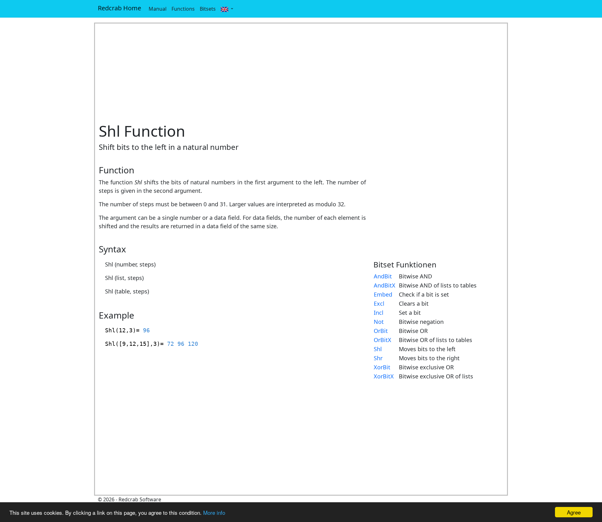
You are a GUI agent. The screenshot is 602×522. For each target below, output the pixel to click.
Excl (379, 303)
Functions (183, 8)
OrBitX (382, 340)
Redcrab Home (119, 8)
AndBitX (384, 285)
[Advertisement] (301, 73)
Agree (574, 512)
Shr (378, 358)
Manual (157, 8)
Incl (378, 312)
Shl (378, 349)
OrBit (381, 331)
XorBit (382, 367)
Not (379, 321)
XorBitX (384, 376)
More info (214, 512)
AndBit (383, 276)
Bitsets (208, 8)
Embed (383, 294)
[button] (227, 9)
